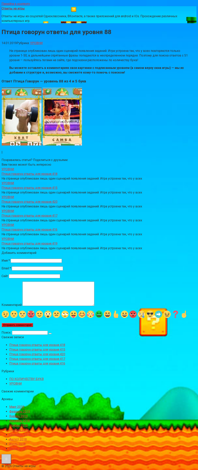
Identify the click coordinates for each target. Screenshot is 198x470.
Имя (6, 260)
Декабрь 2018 (19, 421)
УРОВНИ (36, 43)
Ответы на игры (13, 8)
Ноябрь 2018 (18, 425)
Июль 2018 (17, 444)
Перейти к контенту (16, 4)
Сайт (5, 276)
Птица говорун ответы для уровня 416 (37, 363)
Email (6, 268)
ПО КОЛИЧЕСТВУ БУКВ (26, 379)
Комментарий (12, 305)
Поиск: (7, 332)
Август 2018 (18, 439)
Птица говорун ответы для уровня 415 (37, 349)
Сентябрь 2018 (20, 435)
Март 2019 (16, 407)
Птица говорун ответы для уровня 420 (37, 354)
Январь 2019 (18, 416)
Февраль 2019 (19, 411)
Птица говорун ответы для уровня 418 (37, 345)
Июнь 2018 (17, 448)
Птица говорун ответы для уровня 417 (37, 359)
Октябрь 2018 (19, 430)
